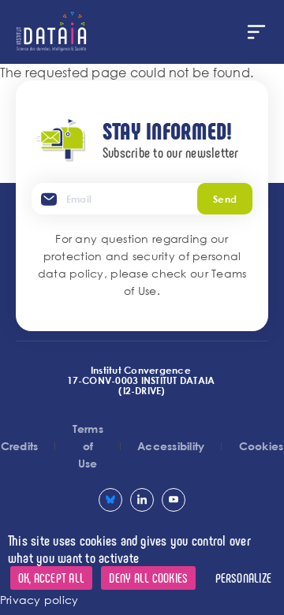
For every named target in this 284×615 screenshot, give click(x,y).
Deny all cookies (148, 577)
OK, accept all (51, 577)
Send (225, 198)
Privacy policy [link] (39, 599)
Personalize (243, 577)
